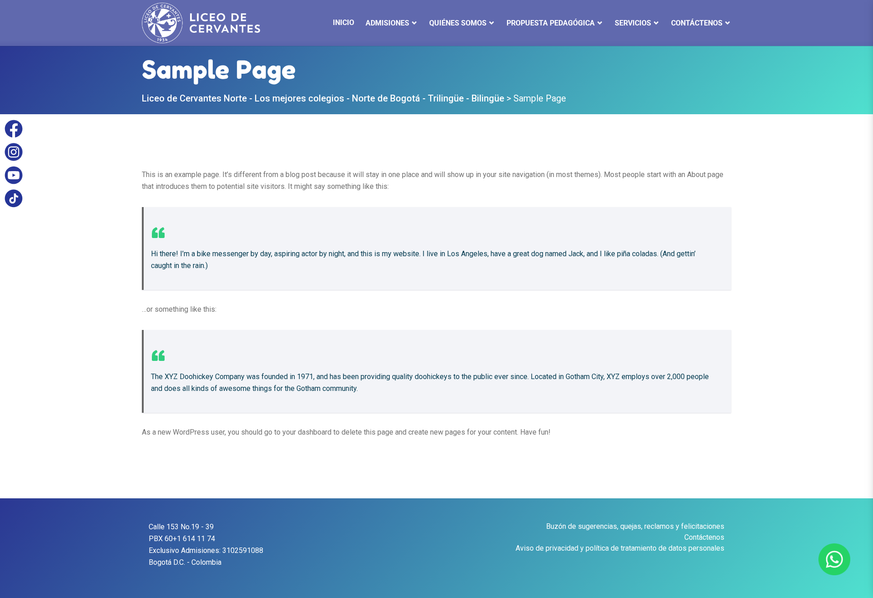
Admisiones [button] (387, 23)
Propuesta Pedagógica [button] (551, 23)
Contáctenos (704, 537)
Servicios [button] (633, 23)
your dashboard (306, 432)
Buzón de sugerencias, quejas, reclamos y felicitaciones (635, 526)
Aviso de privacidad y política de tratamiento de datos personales (620, 548)
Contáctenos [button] (696, 23)
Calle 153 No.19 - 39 (181, 526)
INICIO (343, 22)
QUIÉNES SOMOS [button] (458, 23)
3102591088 (242, 550)
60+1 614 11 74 (190, 538)
